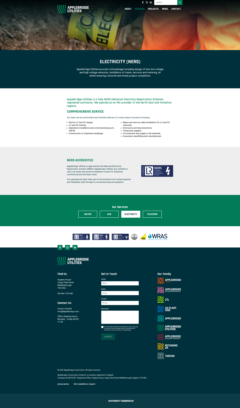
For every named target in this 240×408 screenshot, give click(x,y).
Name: (103, 279)
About (128, 9)
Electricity (130, 214)
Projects (153, 9)
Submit (108, 336)
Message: (105, 309)
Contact (176, 9)
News (165, 9)
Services (139, 9)
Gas (109, 214)
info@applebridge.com (68, 311)
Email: (103, 289)
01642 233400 (65, 308)
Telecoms (152, 214)
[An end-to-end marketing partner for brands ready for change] (120, 401)
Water (87, 214)
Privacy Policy (63, 384)
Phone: (104, 299)
